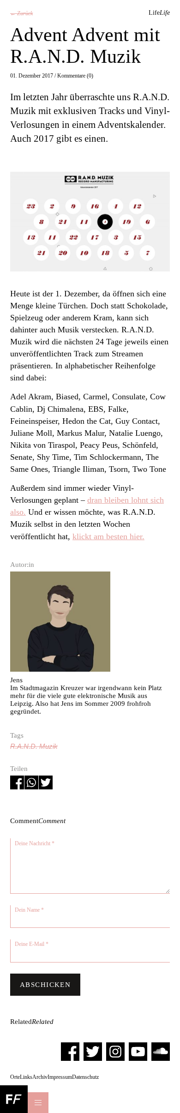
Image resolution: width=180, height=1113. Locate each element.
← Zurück (21, 13)
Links (26, 1077)
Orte (15, 1077)
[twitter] (93, 1051)
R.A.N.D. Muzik (34, 746)
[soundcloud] (160, 1051)
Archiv (40, 1077)
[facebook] (70, 1051)
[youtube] (138, 1051)
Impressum (60, 1077)
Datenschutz (85, 1077)
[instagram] (115, 1051)
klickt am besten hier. (108, 536)
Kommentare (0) (75, 75)
